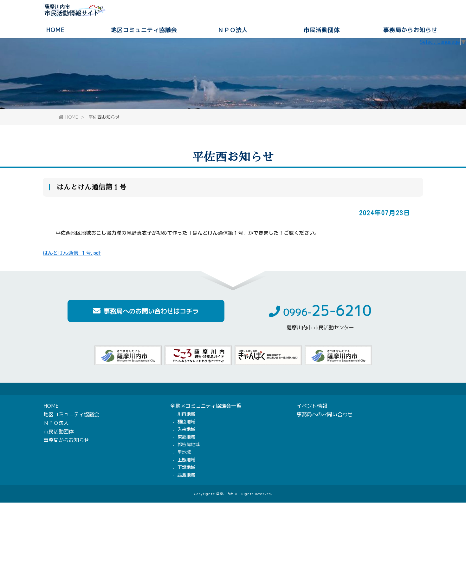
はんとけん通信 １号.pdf (72, 252)
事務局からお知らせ (410, 29)
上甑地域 (186, 460)
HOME (55, 29)
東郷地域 (186, 437)
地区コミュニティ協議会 (144, 29)
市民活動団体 (322, 29)
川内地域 (186, 414)
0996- (327, 312)
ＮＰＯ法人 (233, 29)
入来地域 (186, 429)
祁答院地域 (189, 444)
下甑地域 (186, 467)
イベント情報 (312, 405)
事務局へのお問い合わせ (325, 414)
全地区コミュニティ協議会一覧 (205, 405)
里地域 (184, 452)
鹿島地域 (186, 475)
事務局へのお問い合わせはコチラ (151, 310)
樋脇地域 (186, 421)
